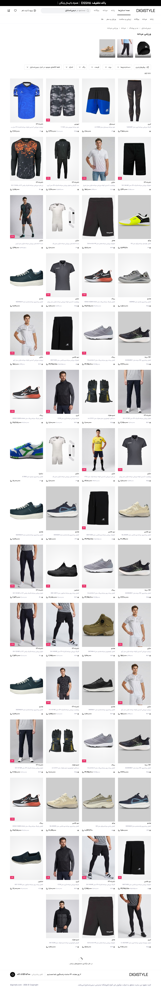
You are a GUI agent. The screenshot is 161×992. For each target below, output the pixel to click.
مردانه (105, 10)
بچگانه (96, 10)
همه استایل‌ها (124, 10)
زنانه (113, 10)
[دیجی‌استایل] (146, 10)
